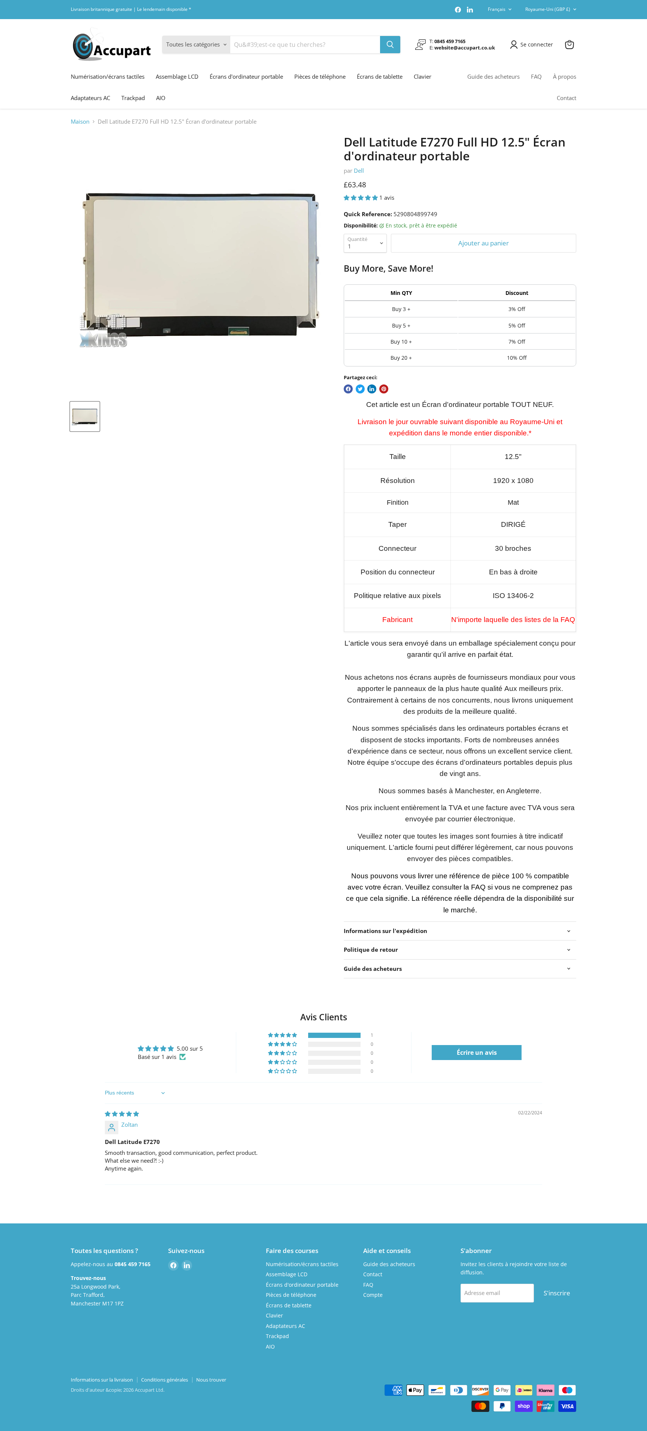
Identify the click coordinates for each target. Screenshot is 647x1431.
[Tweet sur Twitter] (360, 388)
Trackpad (133, 98)
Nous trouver (211, 1379)
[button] (361, 197)
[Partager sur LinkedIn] (371, 388)
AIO (160, 98)
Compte (373, 1294)
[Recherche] (390, 44)
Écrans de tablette (380, 76)
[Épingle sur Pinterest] (383, 388)
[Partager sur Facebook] (348, 388)
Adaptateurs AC (90, 98)
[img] (122, 1113)
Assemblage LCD (177, 76)
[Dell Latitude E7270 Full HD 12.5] (85, 416)
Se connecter (536, 44)
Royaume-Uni (547, 9)
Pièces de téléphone (320, 76)
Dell (359, 170)
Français (496, 9)
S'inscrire (557, 1293)
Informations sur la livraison (102, 1379)
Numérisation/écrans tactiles (108, 76)
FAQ (536, 76)
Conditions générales (164, 1379)
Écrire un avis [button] (477, 1052)
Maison (80, 121)
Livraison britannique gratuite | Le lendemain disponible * (131, 9)
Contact (566, 98)
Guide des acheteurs (493, 76)
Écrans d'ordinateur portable (246, 76)
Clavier (422, 76)
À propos (564, 76)
